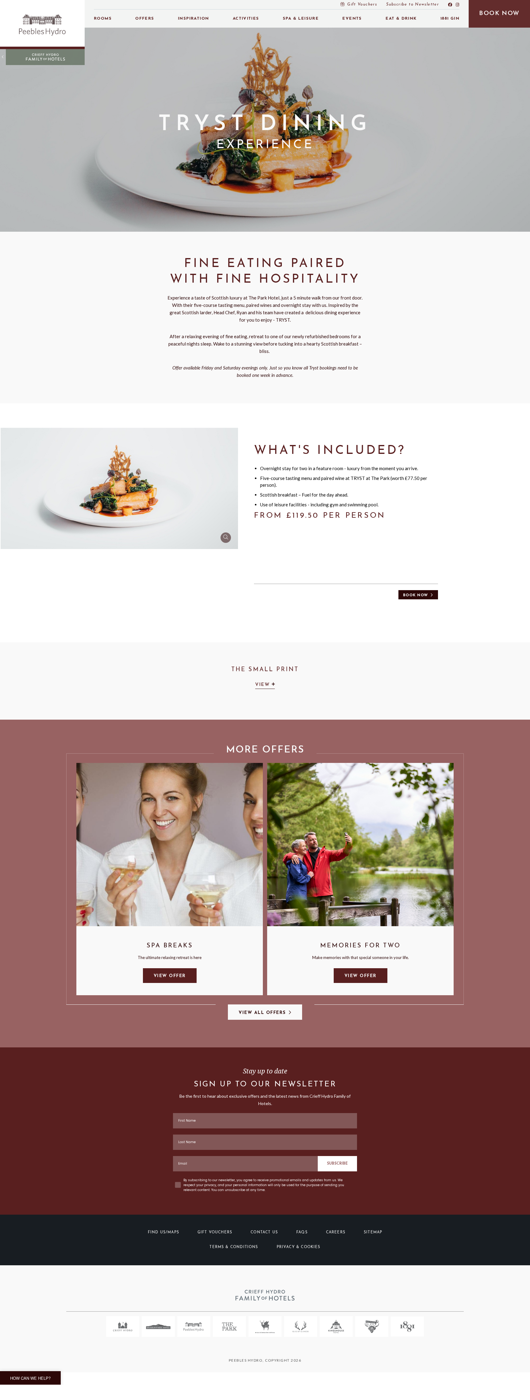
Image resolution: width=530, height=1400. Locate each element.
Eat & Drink (401, 19)
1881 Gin (449, 19)
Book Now (415, 595)
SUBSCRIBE (337, 1164)
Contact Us (264, 1232)
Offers (144, 19)
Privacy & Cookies (299, 1247)
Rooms (103, 19)
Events (352, 19)
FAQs (302, 1232)
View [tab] (263, 685)
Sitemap (373, 1232)
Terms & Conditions (233, 1247)
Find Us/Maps (163, 1232)
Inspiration (193, 19)
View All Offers (262, 1013)
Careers (335, 1232)
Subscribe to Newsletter (412, 4)
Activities (246, 19)
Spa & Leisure (301, 19)
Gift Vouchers (362, 4)
